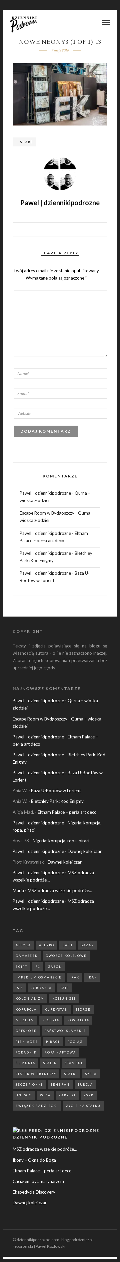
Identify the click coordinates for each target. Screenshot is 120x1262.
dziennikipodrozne (40, 1137)
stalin (50, 1063)
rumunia (25, 1063)
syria (91, 1074)
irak (74, 977)
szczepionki (29, 1084)
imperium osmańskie (39, 977)
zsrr (89, 1095)
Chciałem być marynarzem (38, 1181)
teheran (60, 1084)
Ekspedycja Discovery (34, 1192)
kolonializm (30, 998)
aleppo (46, 945)
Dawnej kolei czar (85, 851)
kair (64, 988)
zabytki (67, 1095)
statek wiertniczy (36, 1074)
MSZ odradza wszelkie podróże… (60, 890)
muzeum (25, 1020)
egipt (21, 966)
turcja (85, 1084)
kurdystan (56, 1009)
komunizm (64, 998)
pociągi (76, 1042)
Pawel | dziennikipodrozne (45, 493)
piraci (53, 1042)
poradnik (26, 1052)
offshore (26, 1031)
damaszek (27, 956)
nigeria (50, 1020)
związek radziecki (37, 1106)
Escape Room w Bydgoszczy (47, 513)
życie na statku (83, 1106)
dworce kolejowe (66, 956)
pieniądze (27, 1042)
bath (67, 945)
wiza (45, 1095)
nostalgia (78, 1020)
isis (19, 988)
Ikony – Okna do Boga (34, 1160)
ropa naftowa (60, 1052)
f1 (37, 966)
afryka (23, 945)
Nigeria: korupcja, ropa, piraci (61, 840)
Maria (18, 890)
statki (70, 1074)
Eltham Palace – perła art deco (67, 812)
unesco (24, 1095)
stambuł (74, 1063)
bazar (87, 945)
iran (92, 977)
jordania (41, 988)
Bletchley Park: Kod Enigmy (57, 801)
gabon (55, 966)
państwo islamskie (65, 1031)
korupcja (26, 1009)
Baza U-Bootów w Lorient (56, 790)
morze (83, 1009)
